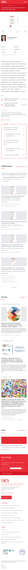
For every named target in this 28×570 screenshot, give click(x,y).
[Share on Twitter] (17, 31)
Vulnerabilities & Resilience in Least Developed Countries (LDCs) (11, 142)
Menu (25, 2)
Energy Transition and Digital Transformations (9, 512)
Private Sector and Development (7, 522)
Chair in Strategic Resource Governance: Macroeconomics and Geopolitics (12, 542)
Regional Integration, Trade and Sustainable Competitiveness (12, 510)
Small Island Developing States (7, 417)
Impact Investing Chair (5, 534)
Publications (10, 5)
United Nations (17, 335)
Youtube (3, 566)
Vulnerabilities (4, 54)
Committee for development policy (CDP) (9, 282)
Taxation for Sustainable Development (8, 508)
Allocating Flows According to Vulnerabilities (12, 135)
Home (2, 5)
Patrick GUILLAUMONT (8, 179)
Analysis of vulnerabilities (12, 155)
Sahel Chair (3, 529)
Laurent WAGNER (23, 447)
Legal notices (3, 568)
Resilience (13, 54)
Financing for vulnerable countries (7, 279)
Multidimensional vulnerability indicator (8, 206)
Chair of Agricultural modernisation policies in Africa (10, 532)
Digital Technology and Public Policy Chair (8, 539)
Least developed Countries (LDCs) (7, 204)
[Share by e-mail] (3, 31)
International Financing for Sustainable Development (10, 128)
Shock (9, 54)
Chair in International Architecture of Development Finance (11, 537)
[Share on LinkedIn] (25, 31)
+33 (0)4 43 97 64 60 (10, 492)
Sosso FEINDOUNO (6, 447)
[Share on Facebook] (10, 31)
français (2, 565)
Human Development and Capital (7, 515)
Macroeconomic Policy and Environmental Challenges (10, 517)
